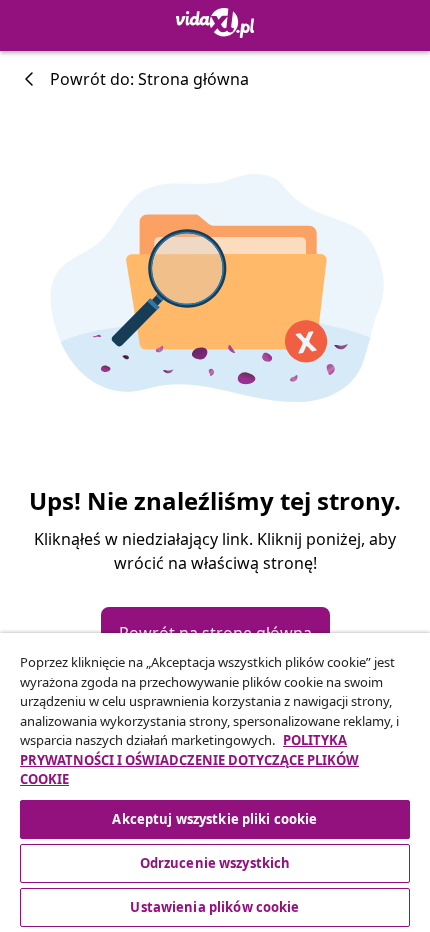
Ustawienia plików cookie (214, 907)
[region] (215, 782)
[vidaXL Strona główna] (215, 23)
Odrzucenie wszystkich (215, 863)
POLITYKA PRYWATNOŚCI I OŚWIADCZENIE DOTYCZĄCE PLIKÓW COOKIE (189, 759)
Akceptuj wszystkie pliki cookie (214, 819)
